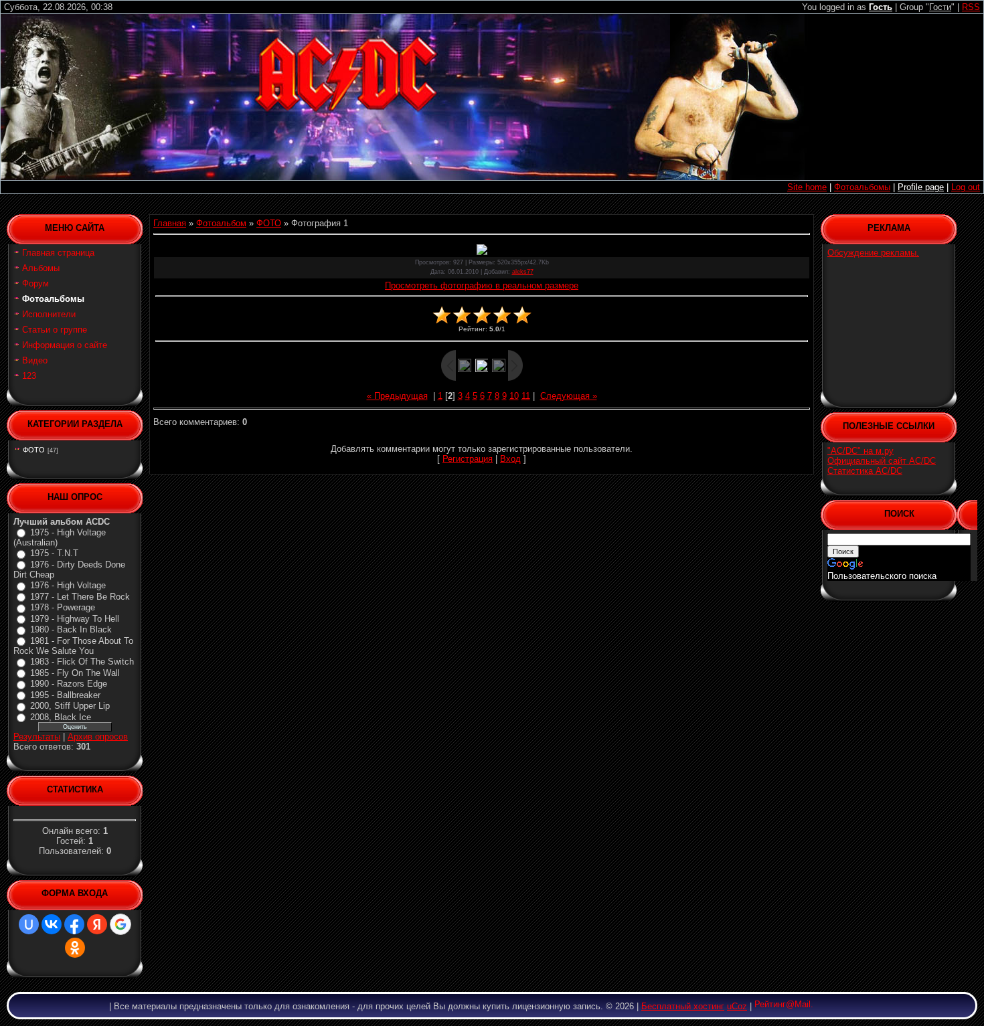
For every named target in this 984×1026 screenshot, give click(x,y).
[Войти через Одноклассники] (75, 948)
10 (514, 396)
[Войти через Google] (120, 924)
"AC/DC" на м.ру (860, 451)
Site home (807, 187)
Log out (965, 187)
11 (525, 396)
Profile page (921, 187)
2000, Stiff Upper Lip (70, 706)
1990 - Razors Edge (68, 684)
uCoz (737, 1006)
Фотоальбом (221, 223)
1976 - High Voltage (68, 585)
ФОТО (34, 450)
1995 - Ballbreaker (65, 695)
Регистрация (467, 459)
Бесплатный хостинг (682, 1006)
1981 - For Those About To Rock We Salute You (73, 646)
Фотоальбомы (862, 187)
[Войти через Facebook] (74, 924)
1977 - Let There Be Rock (80, 597)
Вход (510, 459)
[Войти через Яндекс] (97, 924)
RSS (971, 7)
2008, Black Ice (60, 717)
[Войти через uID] (29, 924)
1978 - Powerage (62, 607)
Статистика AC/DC (864, 471)
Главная (169, 223)
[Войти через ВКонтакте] (52, 924)
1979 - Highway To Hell (74, 619)
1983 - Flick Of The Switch (82, 662)
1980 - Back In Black (71, 629)
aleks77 (523, 271)
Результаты (36, 737)
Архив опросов (98, 737)
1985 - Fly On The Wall (75, 673)
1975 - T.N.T (54, 553)
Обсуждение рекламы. (873, 253)
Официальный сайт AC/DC (881, 461)
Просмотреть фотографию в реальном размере (481, 285)
